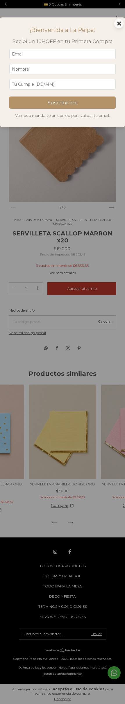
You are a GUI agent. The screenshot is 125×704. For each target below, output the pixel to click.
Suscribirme (63, 103)
